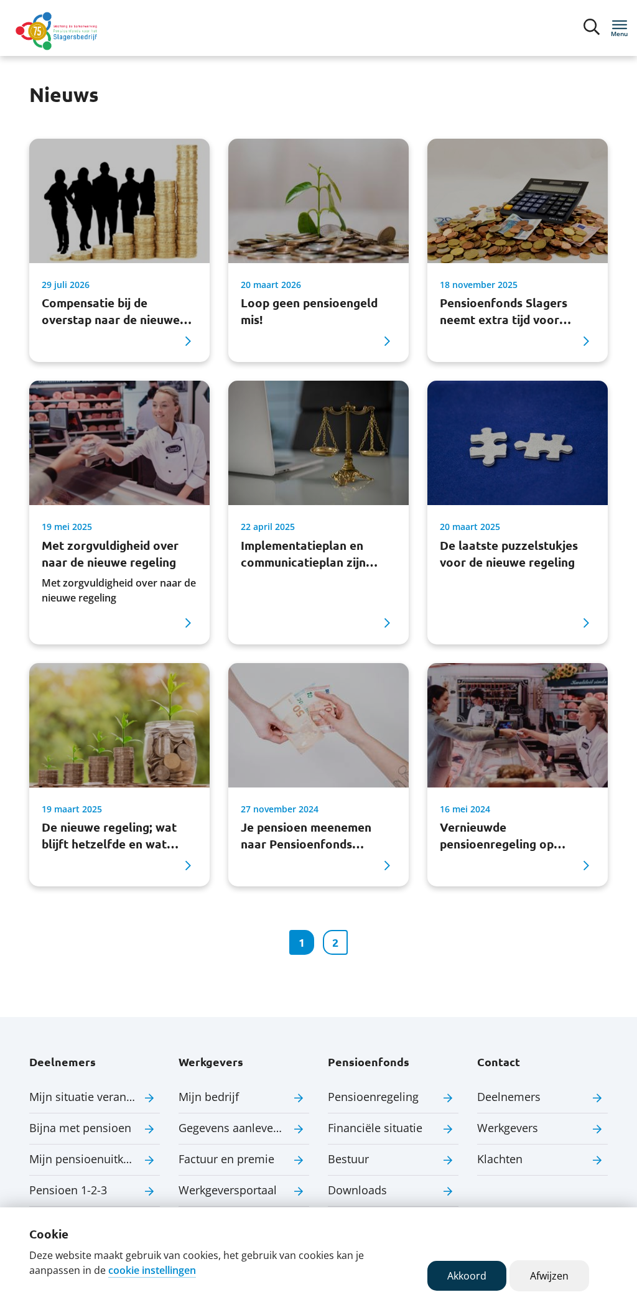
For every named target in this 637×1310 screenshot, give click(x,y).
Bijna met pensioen (80, 1127)
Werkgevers (507, 1127)
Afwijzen (549, 1276)
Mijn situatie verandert (88, 1096)
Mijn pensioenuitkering (89, 1158)
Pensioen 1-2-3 (68, 1189)
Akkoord (466, 1276)
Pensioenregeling (373, 1096)
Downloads (357, 1189)
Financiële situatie (375, 1127)
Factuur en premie (226, 1158)
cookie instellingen (152, 1270)
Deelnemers (509, 1096)
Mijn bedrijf (209, 1096)
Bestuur (348, 1158)
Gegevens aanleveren (235, 1127)
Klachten (500, 1158)
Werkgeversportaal (228, 1189)
